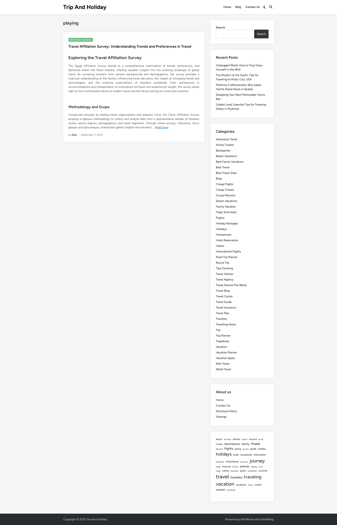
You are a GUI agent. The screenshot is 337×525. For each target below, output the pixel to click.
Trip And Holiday (84, 7)
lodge (218, 467)
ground (246, 449)
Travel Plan (222, 313)
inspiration (220, 462)
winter (258, 484)
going (238, 448)
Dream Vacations (226, 201)
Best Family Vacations (80, 40)
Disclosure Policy (226, 411)
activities (227, 439)
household (246, 454)
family (246, 444)
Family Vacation (226, 206)
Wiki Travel (222, 363)
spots (243, 470)
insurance (232, 461)
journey (257, 460)
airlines (236, 439)
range (218, 471)
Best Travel (223, 167)
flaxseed (219, 449)
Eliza (74, 134)
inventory (244, 462)
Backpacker (223, 150)
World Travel (223, 369)
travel (222, 476)
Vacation (221, 346)
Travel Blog (223, 290)
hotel (236, 454)
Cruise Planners (225, 195)
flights (228, 449)
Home (227, 7)
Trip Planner (223, 335)
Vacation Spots (225, 358)
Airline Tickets (225, 145)
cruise (219, 444)
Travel (78, 65)
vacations (241, 484)
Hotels (220, 246)
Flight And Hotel (226, 212)
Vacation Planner (226, 352)
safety (225, 470)
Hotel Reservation (227, 240)
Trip (218, 330)
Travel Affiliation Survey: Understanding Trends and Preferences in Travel (129, 46)
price (261, 467)
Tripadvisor (222, 341)
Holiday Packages (227, 223)
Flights (220, 217)
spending (234, 471)
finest (255, 444)
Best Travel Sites (226, 173)
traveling (253, 476)
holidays (224, 454)
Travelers (221, 318)
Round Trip (222, 262)
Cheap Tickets (225, 189)
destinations (232, 444)
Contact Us (252, 7)
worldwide (231, 490)
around (253, 439)
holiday (262, 448)
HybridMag (266, 519)
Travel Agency (225, 279)
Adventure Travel (226, 139)
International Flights (228, 251)
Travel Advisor (224, 274)
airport (244, 439)
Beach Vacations (226, 156)
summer (262, 470)
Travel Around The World (231, 285)
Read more (161, 127)
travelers (236, 477)
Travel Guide (224, 302)
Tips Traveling (224, 268)
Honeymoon (223, 234)
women (220, 489)
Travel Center (224, 296)
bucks (260, 439)
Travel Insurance (226, 307)
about (219, 439)
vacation (225, 484)
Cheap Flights (224, 184)
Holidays (221, 229)
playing (254, 467)
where (250, 485)
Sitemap (221, 416)
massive (226, 466)
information (259, 454)
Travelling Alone (226, 324)
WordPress (247, 519)
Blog (238, 7)
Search (220, 27)
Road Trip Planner (226, 257)
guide (253, 448)
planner (245, 466)
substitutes (252, 471)
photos (235, 467)
